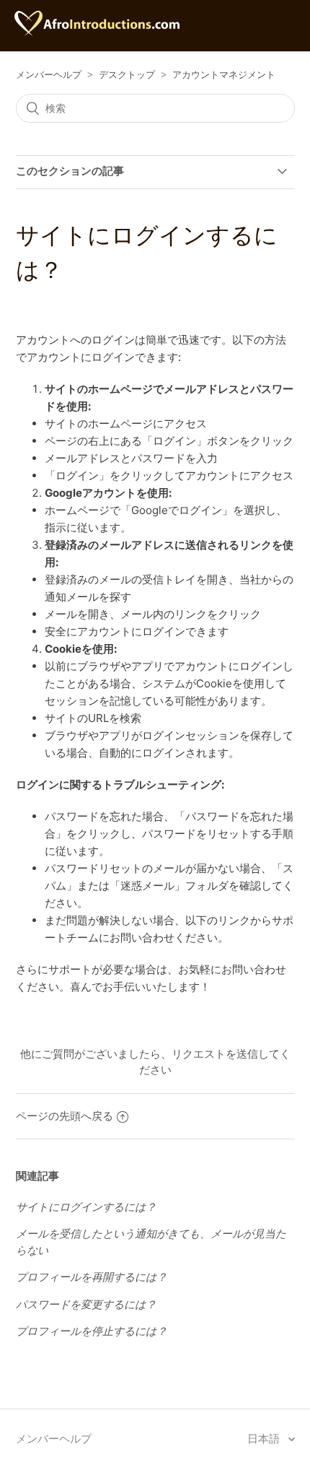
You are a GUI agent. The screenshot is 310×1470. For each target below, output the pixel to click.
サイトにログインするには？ (86, 1207)
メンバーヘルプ (48, 74)
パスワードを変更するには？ (86, 1304)
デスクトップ (127, 74)
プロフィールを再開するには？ (91, 1277)
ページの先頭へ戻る (64, 1116)
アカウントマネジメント (223, 74)
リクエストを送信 (215, 1054)
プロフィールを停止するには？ (91, 1331)
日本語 (265, 1438)
